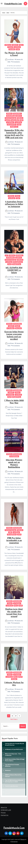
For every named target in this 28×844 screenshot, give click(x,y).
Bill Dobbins (19, 255)
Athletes (7, 45)
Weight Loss (14, 126)
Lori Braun (17, 47)
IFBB (21, 120)
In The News (10, 122)
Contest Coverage (10, 118)
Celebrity (14, 45)
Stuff (17, 49)
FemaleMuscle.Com (13, 4)
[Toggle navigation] (1, 3)
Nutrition (18, 328)
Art (6, 255)
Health (7, 120)
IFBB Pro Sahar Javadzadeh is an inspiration (14, 540)
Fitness (10, 47)
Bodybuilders (17, 113)
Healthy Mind (14, 120)
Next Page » (14, 719)
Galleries (20, 118)
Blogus (23, 839)
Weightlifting (16, 264)
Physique (11, 49)
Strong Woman (11, 124)
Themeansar (14, 841)
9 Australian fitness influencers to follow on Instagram (14, 204)
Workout (14, 679)
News (15, 605)
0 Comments (16, 61)
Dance (21, 45)
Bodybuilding (10, 115)
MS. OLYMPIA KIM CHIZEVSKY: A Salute (14, 270)
